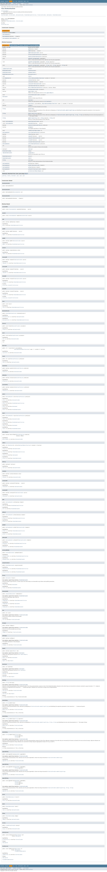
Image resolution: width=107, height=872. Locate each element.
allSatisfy (30, 54)
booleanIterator (32, 74)
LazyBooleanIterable (7, 68)
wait (18, 175)
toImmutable (31, 152)
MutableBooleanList (7, 156)
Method (16, 869)
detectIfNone (31, 87)
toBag (29, 150)
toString (30, 160)
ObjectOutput (38, 170)
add (29, 48)
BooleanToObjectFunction (38, 78)
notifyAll (13, 175)
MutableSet (7, 78)
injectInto (30, 103)
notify (8, 175)
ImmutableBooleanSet (7, 152)
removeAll (30, 136)
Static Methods (14, 45)
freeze (29, 96)
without (30, 167)
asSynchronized (31, 70)
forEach (30, 94)
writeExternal (31, 170)
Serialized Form (5, 24)
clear (29, 76)
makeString (30, 108)
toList (29, 156)
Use (14, 1)
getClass (4, 175)
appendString (31, 58)
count (29, 85)
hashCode (30, 100)
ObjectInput (37, 130)
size (29, 145)
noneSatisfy (31, 125)
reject (29, 132)
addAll (29, 50)
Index (25, 1)
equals (29, 91)
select (29, 143)
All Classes (26, 3)
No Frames (19, 3)
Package (6, 1)
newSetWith (30, 123)
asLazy (29, 68)
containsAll (31, 81)
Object (6, 19)
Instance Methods (23, 45)
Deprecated (20, 1)
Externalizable (4, 14)
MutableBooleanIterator (8, 74)
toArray (30, 149)
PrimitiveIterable (41, 14)
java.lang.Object (4, 10)
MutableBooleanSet (57, 14)
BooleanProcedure (35, 89)
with (29, 163)
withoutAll (30, 169)
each (29, 89)
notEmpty (30, 127)
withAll (30, 165)
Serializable (12, 14)
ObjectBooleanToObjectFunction (49, 103)
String (47, 61)
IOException (18, 836)
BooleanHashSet (6, 34)
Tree (16, 1)
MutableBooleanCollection (30, 14)
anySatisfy (30, 56)
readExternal (31, 130)
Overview (2, 1)
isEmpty (30, 105)
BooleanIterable (20, 14)
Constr (12, 869)
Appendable (37, 58)
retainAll (30, 139)
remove (29, 134)
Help (28, 1)
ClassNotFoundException (20, 851)
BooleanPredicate (38, 54)
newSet (29, 121)
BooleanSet (49, 14)
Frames (14, 3)
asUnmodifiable (31, 72)
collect (30, 78)
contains (30, 80)
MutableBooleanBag (7, 150)
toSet (29, 158)
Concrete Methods (34, 45)
